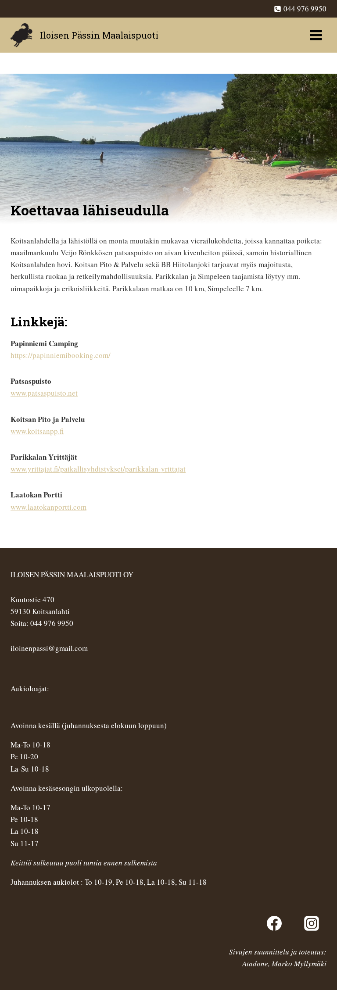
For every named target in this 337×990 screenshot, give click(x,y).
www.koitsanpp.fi (37, 431)
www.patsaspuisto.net (44, 393)
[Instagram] (311, 923)
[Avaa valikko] (315, 34)
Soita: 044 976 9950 (42, 623)
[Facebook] (274, 923)
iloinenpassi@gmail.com (49, 648)
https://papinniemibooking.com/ (61, 355)
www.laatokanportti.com (48, 507)
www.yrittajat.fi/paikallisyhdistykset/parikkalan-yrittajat (98, 469)
